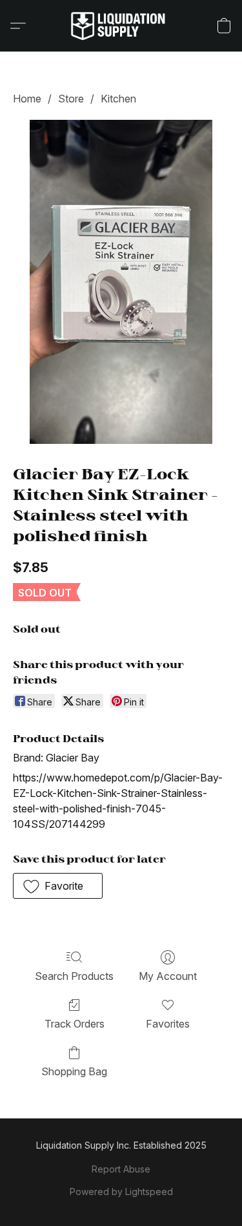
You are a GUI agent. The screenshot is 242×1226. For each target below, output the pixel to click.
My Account (168, 976)
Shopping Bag (74, 1071)
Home (27, 98)
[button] (121, 26)
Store (71, 98)
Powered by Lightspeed (121, 1191)
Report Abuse (121, 1169)
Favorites (168, 1023)
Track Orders (75, 1023)
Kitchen (118, 98)
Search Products (74, 976)
